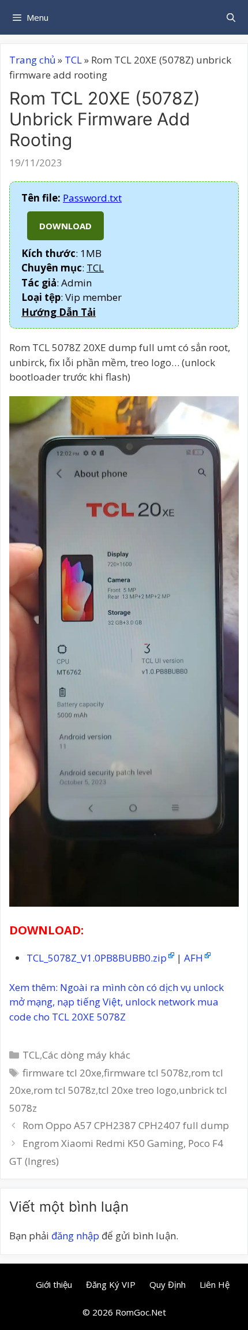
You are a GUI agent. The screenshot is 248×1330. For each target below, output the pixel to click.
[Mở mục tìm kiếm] (231, 17)
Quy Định (167, 1284)
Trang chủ (32, 59)
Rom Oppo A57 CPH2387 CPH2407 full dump (125, 1125)
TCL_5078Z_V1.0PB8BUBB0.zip (97, 957)
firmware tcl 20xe (62, 1072)
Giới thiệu (54, 1284)
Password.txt (92, 197)
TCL (73, 59)
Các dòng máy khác (86, 1054)
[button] (58, 312)
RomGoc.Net (140, 1312)
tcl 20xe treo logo (137, 1090)
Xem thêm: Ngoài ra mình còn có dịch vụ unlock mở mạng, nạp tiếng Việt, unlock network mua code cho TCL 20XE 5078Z (116, 1002)
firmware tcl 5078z (146, 1072)
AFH (193, 957)
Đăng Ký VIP (111, 1284)
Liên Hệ (215, 1284)
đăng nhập (75, 1235)
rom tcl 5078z (64, 1090)
